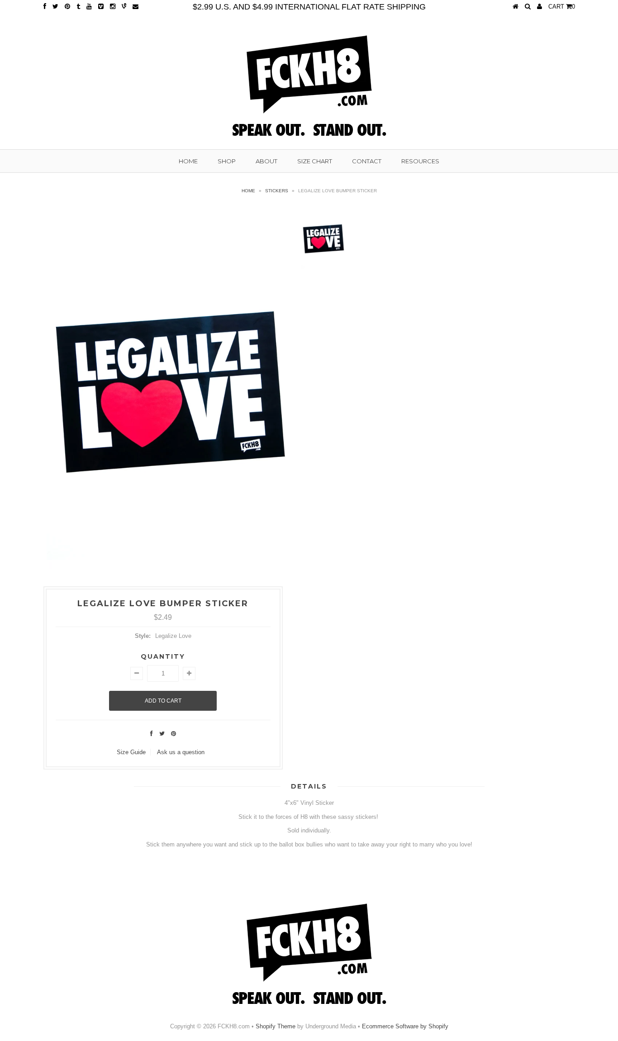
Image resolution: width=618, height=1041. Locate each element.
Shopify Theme (275, 1026)
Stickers (276, 190)
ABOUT (266, 161)
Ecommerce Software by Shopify (405, 1026)
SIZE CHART (314, 161)
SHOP (227, 161)
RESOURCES (420, 161)
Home (248, 190)
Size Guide (131, 752)
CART (561, 6)
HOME (188, 161)
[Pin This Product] (173, 733)
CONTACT (366, 161)
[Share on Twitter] (162, 733)
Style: (143, 635)
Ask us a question (180, 752)
